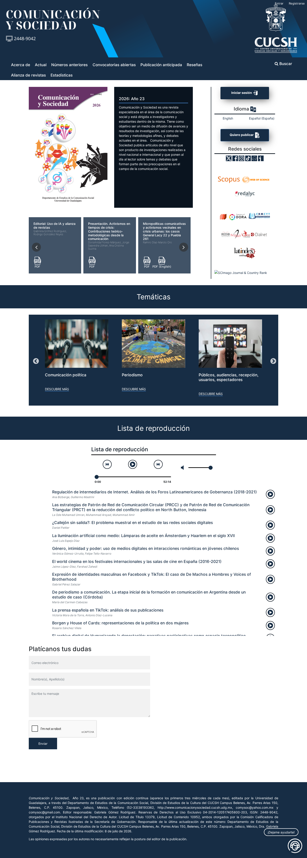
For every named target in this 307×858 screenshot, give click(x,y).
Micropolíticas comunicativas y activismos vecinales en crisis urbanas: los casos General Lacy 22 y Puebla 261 (164, 233)
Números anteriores (69, 64)
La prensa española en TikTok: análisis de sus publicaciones (107, 610)
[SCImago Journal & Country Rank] (240, 272)
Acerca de (20, 64)
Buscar (285, 63)
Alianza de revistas (28, 75)
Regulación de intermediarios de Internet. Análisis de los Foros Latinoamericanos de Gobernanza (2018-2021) (154, 492)
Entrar (279, 3)
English (228, 118)
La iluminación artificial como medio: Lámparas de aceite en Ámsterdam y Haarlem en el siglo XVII (143, 535)
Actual (41, 64)
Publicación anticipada (161, 64)
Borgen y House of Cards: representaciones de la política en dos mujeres (120, 623)
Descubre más (57, 389)
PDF (37, 266)
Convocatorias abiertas (114, 64)
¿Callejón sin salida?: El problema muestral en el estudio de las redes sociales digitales (132, 522)
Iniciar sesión (242, 93)
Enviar (42, 743)
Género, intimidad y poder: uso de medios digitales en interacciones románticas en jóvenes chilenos (145, 548)
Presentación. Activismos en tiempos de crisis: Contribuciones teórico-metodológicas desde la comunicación (109, 236)
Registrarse (297, 3)
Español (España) (261, 118)
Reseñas (194, 64)
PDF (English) (161, 266)
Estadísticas (62, 75)
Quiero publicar (242, 135)
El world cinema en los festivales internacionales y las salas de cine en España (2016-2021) (137, 561)
